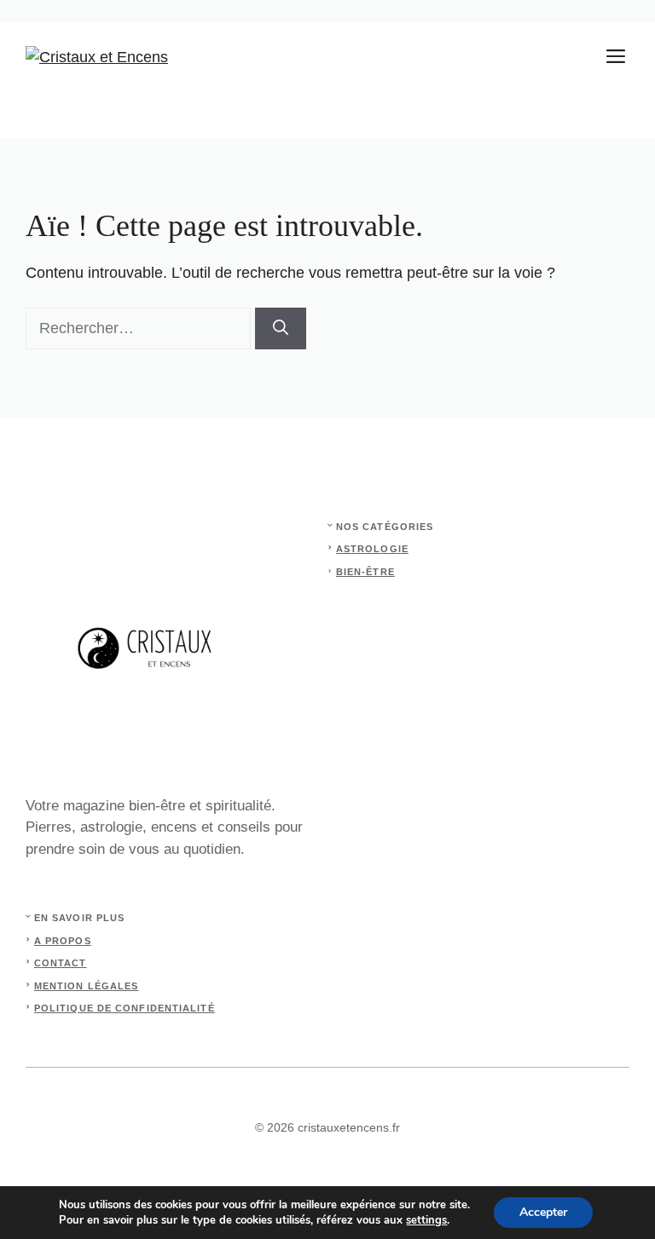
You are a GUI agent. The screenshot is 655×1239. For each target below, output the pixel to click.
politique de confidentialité (124, 1008)
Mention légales (86, 986)
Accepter (543, 1212)
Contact (60, 963)
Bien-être (365, 572)
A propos (62, 941)
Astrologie (372, 549)
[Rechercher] (280, 328)
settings (426, 1220)
